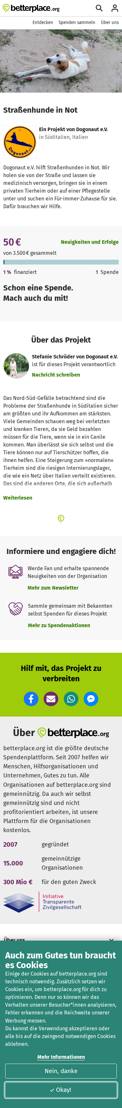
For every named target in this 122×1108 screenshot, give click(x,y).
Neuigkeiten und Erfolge (90, 242)
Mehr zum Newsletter (53, 588)
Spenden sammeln (77, 22)
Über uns (110, 22)
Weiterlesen (17, 498)
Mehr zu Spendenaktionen (59, 625)
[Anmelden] (115, 8)
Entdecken (43, 22)
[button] (31, 699)
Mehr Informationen (61, 1057)
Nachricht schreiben (56, 375)
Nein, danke (61, 1071)
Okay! (63, 1089)
